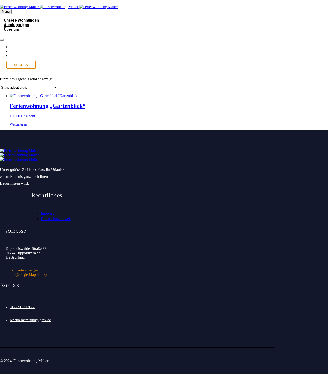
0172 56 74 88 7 (22, 307)
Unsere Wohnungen (25, 47)
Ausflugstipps (20, 51)
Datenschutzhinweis (56, 219)
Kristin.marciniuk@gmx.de (30, 320)
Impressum (49, 213)
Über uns (12, 29)
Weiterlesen (18, 124)
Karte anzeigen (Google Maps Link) (31, 272)
